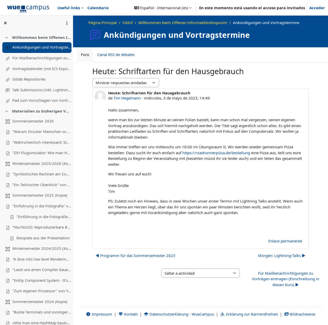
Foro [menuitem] (85, 54)
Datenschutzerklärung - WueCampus (181, 314)
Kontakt (130, 314)
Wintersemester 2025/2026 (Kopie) (41, 163)
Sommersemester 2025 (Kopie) (39, 195)
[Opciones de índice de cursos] (67, 23)
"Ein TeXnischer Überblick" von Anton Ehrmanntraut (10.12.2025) (41, 184)
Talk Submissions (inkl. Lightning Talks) (41, 89)
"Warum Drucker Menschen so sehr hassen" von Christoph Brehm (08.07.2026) (41, 131)
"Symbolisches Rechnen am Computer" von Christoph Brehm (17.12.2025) (41, 173)
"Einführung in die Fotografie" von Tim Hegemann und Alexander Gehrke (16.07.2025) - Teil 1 (41, 205)
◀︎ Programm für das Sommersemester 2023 (135, 255)
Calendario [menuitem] (98, 7)
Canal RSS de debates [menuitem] (116, 54)
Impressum (101, 314)
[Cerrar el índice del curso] (5, 23)
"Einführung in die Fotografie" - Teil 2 (43, 216)
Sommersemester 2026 (33, 121)
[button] (163, 7)
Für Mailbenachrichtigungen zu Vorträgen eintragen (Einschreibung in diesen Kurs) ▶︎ (285, 279)
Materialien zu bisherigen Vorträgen (41, 111)
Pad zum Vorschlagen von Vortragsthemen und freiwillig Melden (41, 100)
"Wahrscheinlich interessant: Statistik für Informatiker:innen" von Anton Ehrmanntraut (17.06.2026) (41, 142)
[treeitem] (36, 69)
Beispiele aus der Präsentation (43, 237)
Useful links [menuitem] (68, 7)
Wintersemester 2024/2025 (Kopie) (41, 248)
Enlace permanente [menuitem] (285, 240)
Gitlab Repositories (29, 79)
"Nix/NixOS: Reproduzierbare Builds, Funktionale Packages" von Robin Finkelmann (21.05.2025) (41, 227)
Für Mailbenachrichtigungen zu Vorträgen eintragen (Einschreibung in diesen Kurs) (41, 57)
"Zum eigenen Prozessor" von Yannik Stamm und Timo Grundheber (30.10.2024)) (41, 290)
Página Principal (102, 22)
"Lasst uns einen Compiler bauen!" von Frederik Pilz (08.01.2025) (41, 269)
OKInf (127, 22)
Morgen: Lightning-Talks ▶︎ (281, 255)
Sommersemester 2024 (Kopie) (39, 301)
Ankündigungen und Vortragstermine (41, 47)
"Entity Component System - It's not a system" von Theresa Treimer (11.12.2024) (41, 280)
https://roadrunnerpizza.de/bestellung (216, 152)
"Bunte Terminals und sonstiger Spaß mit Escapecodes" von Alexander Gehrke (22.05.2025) (41, 312)
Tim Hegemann (127, 97)
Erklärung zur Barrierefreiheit (251, 314)
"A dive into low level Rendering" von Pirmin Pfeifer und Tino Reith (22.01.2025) (41, 259)
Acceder (317, 7)
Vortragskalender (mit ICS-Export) (41, 68)
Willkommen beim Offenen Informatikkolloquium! (41, 37)
